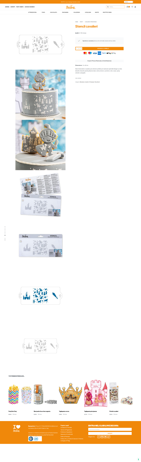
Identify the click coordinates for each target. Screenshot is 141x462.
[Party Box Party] (20, 393)
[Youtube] (105, 436)
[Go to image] (5, 226)
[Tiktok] (108, 436)
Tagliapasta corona (64, 411)
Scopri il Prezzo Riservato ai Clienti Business (99, 60)
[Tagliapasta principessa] (95, 393)
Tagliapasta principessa (90, 411)
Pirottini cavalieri (113, 411)
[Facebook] (102, 436)
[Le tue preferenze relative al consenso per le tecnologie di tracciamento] (138, 459)
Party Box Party (13, 411)
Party (81, 21)
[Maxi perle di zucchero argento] (45, 393)
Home (76, 21)
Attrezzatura (82, 82)
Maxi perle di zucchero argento (42, 411)
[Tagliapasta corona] (70, 393)
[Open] (132, 7)
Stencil (98, 82)
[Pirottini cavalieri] (120, 393)
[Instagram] (98, 436)
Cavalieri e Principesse (91, 21)
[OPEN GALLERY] (40, 44)
